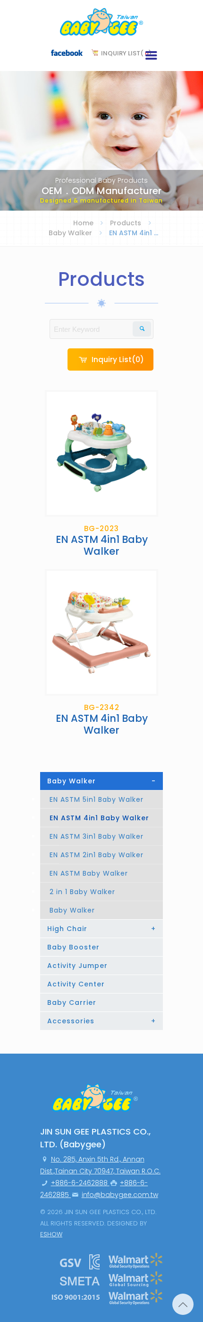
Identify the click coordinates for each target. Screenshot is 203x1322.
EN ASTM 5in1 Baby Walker (97, 799)
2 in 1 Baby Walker (82, 891)
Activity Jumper (77, 965)
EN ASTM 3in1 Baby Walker (97, 836)
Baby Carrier (71, 1002)
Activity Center (76, 984)
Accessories (101, 1021)
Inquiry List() (126, 53)
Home (83, 223)
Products (125, 223)
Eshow (51, 1234)
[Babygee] (101, 24)
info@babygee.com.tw (120, 1194)
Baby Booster (73, 947)
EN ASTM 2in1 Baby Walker (97, 855)
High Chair (101, 928)
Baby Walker (70, 233)
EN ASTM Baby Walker (89, 873)
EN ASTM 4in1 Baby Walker (99, 818)
